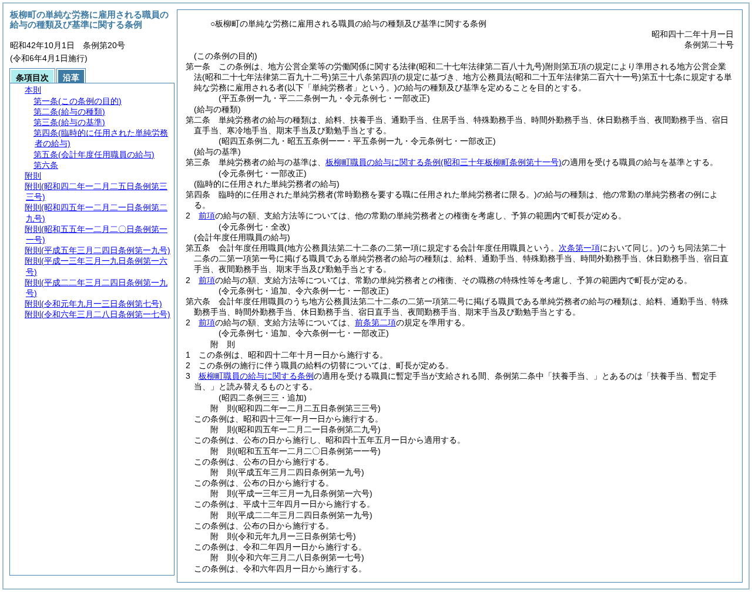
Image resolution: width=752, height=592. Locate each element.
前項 (207, 215)
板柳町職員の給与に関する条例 (443, 162)
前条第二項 (375, 322)
